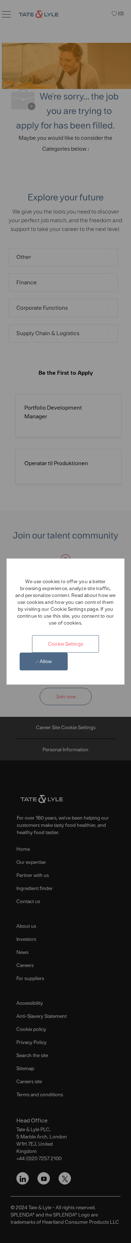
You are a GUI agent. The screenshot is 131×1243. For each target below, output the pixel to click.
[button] (65, 644)
